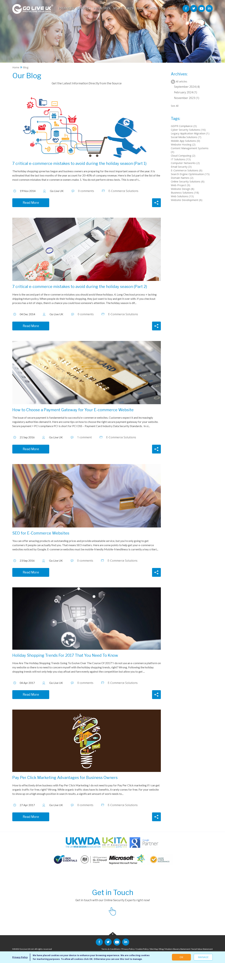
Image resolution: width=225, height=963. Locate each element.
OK (181, 957)
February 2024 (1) (185, 92)
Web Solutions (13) (182, 196)
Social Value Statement (202, 949)
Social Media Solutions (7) (186, 137)
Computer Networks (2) (185, 163)
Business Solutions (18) (185, 192)
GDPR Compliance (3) (184, 126)
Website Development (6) (186, 200)
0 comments (86, 191)
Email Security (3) (181, 166)
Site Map (154, 949)
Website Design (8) (182, 189)
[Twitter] (193, 8)
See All (174, 105)
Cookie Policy (142, 949)
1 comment (84, 437)
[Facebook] (185, 8)
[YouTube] (201, 8)
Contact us (112, 911)
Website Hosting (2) (183, 144)
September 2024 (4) (187, 87)
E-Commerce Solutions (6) (186, 170)
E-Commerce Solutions (123, 191)
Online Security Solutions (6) (187, 181)
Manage (203, 957)
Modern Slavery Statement (177, 949)
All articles (181, 81)
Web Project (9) (180, 185)
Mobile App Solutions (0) (185, 140)
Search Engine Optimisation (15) (190, 174)
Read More (31, 202)
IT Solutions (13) (181, 159)
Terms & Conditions (110, 949)
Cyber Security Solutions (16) (188, 129)
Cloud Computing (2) (183, 155)
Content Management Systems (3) (189, 150)
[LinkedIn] (209, 8)
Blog (161, 949)
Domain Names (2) (182, 177)
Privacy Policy (128, 949)
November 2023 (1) (186, 98)
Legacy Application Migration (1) (190, 133)
